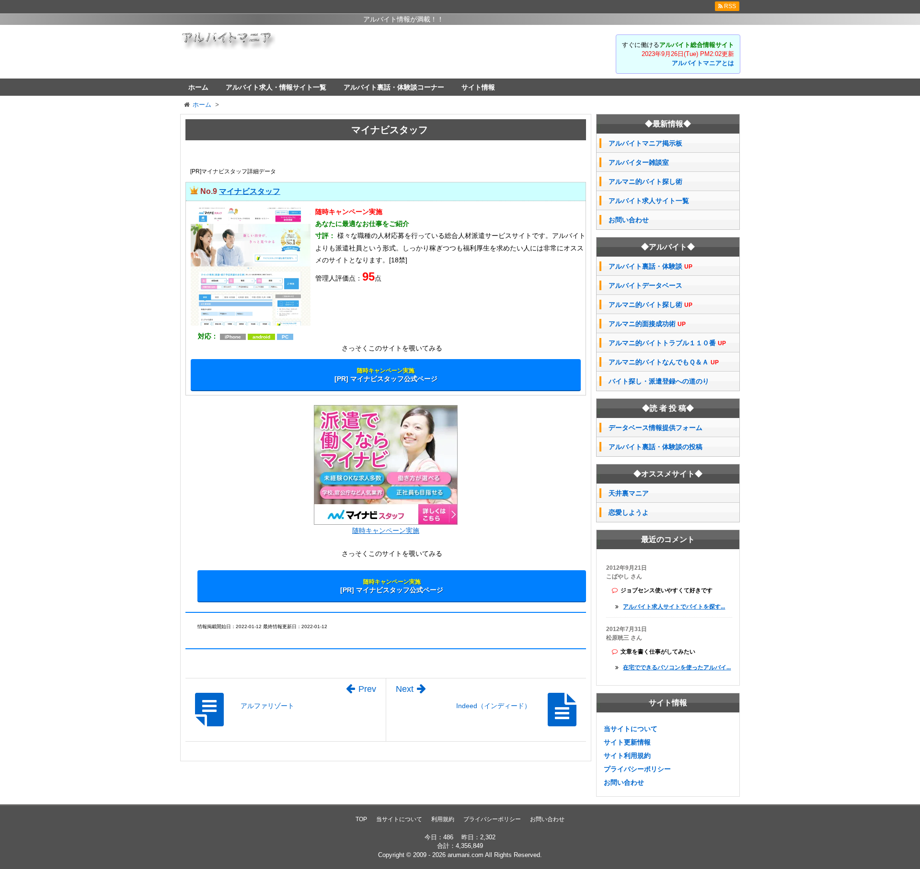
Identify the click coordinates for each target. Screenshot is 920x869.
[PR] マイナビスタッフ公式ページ (385, 375)
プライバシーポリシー (637, 769)
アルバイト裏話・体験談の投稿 (655, 446)
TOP (361, 819)
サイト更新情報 (627, 742)
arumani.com (465, 854)
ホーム (198, 87)
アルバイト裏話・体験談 (650, 266)
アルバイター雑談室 (639, 162)
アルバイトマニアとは (703, 63)
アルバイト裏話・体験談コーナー (394, 87)
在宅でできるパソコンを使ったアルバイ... (677, 667)
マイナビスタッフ (249, 191)
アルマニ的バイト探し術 (645, 181)
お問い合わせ (629, 219)
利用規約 (442, 819)
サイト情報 (478, 87)
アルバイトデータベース (645, 285)
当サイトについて (630, 729)
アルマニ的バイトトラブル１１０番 (667, 343)
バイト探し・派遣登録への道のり (659, 381)
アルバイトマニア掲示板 (645, 143)
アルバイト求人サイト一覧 (649, 200)
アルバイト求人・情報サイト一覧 (276, 87)
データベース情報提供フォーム (655, 427)
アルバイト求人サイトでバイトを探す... (674, 606)
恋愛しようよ (629, 512)
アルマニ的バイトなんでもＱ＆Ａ (664, 362)
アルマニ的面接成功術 (647, 323)
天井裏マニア (629, 493)
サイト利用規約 (627, 755)
